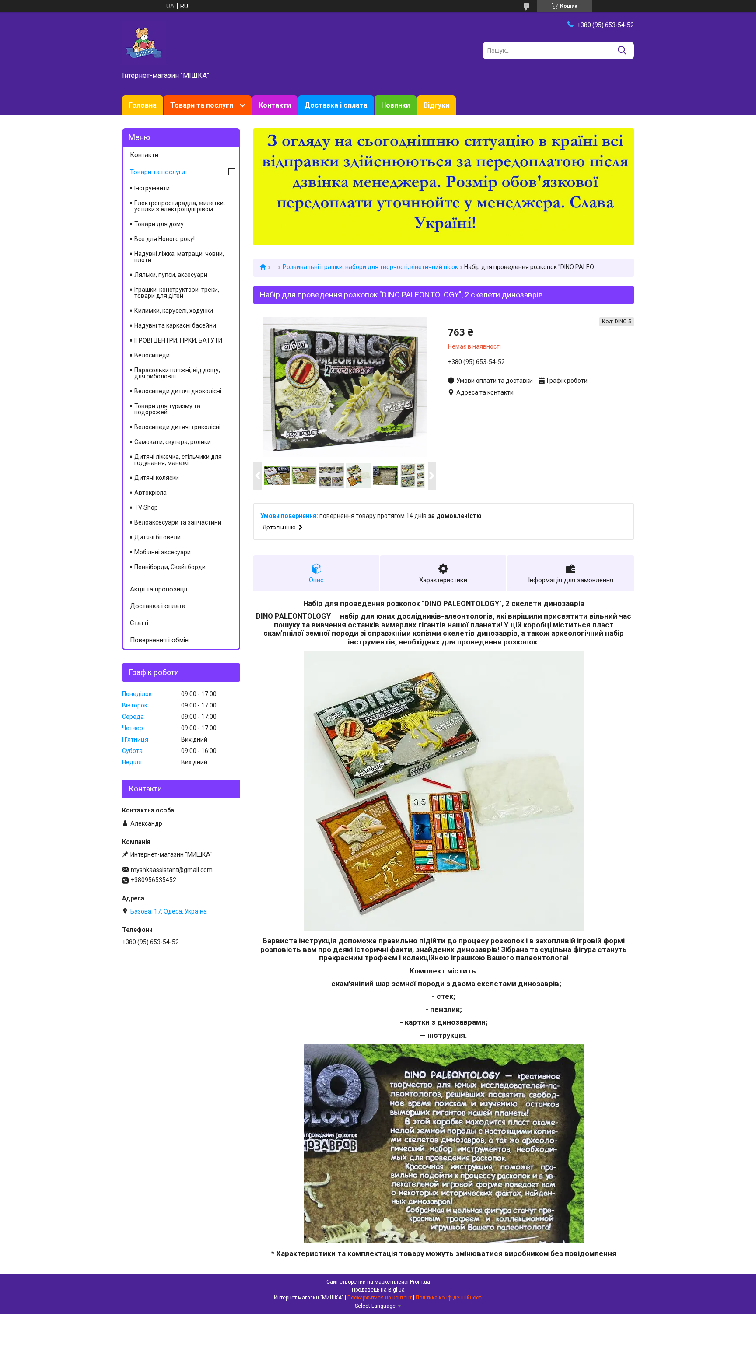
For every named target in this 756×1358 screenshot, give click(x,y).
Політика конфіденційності (449, 1298)
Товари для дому (159, 224)
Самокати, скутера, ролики (172, 441)
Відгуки (436, 105)
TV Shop (146, 507)
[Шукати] (622, 50)
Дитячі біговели (157, 537)
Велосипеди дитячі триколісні (177, 427)
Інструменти (152, 188)
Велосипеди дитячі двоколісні (177, 391)
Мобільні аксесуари (162, 552)
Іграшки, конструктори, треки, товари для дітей (176, 292)
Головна (143, 105)
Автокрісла (150, 492)
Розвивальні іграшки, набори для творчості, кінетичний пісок (370, 267)
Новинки (395, 105)
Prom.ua (420, 1282)
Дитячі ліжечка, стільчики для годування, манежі (178, 459)
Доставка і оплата (336, 105)
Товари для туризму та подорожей (167, 409)
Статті (139, 623)
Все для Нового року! (164, 238)
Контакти (275, 105)
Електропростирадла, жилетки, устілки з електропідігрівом (179, 206)
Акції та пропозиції (158, 589)
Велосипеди (152, 355)
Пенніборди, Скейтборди (170, 567)
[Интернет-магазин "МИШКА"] (144, 42)
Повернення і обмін (159, 640)
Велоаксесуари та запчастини (177, 522)
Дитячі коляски (156, 477)
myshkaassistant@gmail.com (172, 869)
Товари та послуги (201, 105)
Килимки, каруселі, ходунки (173, 310)
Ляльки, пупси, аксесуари (170, 274)
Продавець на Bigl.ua (378, 1290)
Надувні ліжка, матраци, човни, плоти (179, 256)
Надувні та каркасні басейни (175, 325)
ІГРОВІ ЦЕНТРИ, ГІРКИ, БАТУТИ (178, 340)
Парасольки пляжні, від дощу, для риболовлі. (177, 373)
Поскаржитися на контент (379, 1298)
